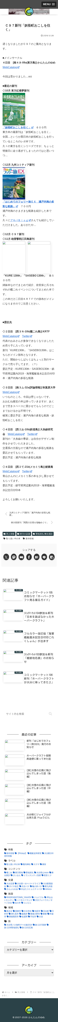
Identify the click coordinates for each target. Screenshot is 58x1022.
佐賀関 (24, 916)
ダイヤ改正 (14, 886)
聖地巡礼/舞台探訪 (44, 533)
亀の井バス (37, 886)
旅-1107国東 (40, 925)
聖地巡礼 (30, 872)
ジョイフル (39, 897)
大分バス (25, 886)
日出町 (46, 911)
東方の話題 (25, 533)
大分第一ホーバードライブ (28, 883)
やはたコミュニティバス (31, 889)
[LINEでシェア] (44, 557)
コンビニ (27, 903)
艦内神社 (27, 864)
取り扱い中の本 (13, 538)
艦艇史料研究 (35, 853)
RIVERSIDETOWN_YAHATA (18, 897)
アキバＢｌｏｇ (19, 220)
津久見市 (15, 914)
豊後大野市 (35, 914)
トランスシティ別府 (32, 875)
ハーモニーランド (24, 900)
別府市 (37, 911)
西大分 (9, 911)
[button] (52, 557)
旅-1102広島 (27, 927)
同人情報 (10, 533)
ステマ (36, 864)
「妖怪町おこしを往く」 (17, 127)
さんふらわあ (12, 889)
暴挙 (44, 864)
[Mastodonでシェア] (14, 557)
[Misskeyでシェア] (21, 557)
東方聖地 (19, 872)
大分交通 (10, 883)
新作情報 (30, 538)
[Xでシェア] (6, 557)
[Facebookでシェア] (29, 557)
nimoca (48, 889)
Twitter (26, 336)
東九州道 (49, 886)
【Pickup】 (22, 853)
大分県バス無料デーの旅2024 (19, 925)
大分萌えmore (42, 872)
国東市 (18, 911)
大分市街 (28, 911)
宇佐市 (33, 916)
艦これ (9, 872)
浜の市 (18, 903)
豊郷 (45, 914)
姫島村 (24, 914)
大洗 (41, 916)
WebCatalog (10, 67)
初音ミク (48, 875)
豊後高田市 (14, 916)
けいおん (17, 875)
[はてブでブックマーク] (36, 557)
